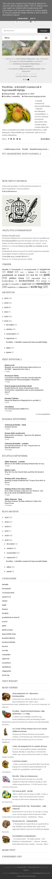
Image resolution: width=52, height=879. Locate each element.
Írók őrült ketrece (9, 189)
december (10, 322)
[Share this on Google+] (14, 136)
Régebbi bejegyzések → (39, 147)
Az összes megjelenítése (43, 411)
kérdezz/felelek (26, 278)
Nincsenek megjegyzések (35, 94)
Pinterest (21, 22)
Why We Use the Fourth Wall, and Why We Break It (24, 469)
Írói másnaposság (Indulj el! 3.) (17, 406)
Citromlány (9, 404)
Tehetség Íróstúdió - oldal (15, 422)
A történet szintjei (19, 759)
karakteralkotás (8, 278)
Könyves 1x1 (9, 363)
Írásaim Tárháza (11, 396)
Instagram (26, 22)
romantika (15, 94)
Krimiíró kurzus (11, 424)
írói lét (34, 273)
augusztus (10, 336)
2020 (6, 314)
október (9, 327)
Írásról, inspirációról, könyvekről (18, 383)
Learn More (23, 18)
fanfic (22, 269)
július (8, 345)
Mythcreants (10, 467)
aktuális (5, 267)
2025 (6, 296)
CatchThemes (13, 871)
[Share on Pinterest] (17, 136)
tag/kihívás (11, 285)
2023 (6, 305)
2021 (6, 309)
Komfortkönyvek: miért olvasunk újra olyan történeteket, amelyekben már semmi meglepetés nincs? (24, 387)
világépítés (23, 285)
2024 (6, 300)
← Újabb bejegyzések (11, 147)
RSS (35, 22)
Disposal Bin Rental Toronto (26, 874)
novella (5, 282)
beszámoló (16, 267)
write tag (36, 284)
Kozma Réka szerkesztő (15, 431)
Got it (32, 18)
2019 (6, 318)
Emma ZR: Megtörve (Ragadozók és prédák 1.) (23, 398)
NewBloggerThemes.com (40, 871)
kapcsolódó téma (39, 276)
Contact (31, 22)
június (8, 350)
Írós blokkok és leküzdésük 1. (24, 833)
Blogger (26, 868)
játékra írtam (16, 276)
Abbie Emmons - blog (13, 497)
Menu (7, 38)
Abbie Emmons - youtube (15, 459)
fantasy (31, 270)
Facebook (17, 22)
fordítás (7, 94)
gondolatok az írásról (13, 273)
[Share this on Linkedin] (20, 136)
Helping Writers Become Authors (18, 486)
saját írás (26, 281)
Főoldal (25, 147)
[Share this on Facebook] (9, 136)
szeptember (11, 331)
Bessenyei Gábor (12, 373)
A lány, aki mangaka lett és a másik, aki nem (29, 744)
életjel (10, 269)
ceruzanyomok (30, 267)
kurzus (43, 278)
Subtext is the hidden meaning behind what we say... (25, 461)
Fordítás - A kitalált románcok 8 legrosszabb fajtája (26, 340)
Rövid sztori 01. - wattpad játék (24, 818)
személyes (43, 281)
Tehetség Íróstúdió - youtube (16, 441)
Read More (45, 136)
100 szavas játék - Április (22, 789)
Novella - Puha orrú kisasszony (25, 774)
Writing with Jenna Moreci (16, 476)
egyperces (45, 267)
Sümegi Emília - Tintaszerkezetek (28, 865)
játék (47, 272)
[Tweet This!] (11, 136)
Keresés (44, 31)
